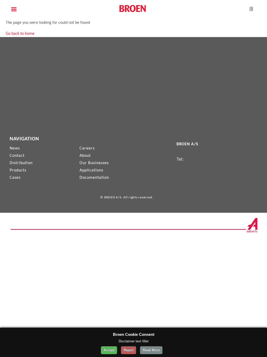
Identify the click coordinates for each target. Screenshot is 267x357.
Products (18, 170)
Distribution (21, 163)
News (15, 148)
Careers (87, 148)
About (85, 156)
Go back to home (20, 34)
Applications (91, 170)
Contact (17, 156)
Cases (15, 178)
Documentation (94, 178)
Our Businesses (94, 163)
